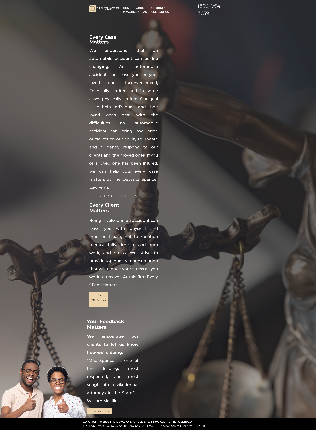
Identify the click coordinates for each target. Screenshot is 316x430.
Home (127, 8)
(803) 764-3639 (210, 9)
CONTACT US (99, 411)
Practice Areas (135, 11)
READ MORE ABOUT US (116, 196)
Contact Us (160, 11)
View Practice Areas (99, 300)
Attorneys (159, 8)
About (141, 8)
